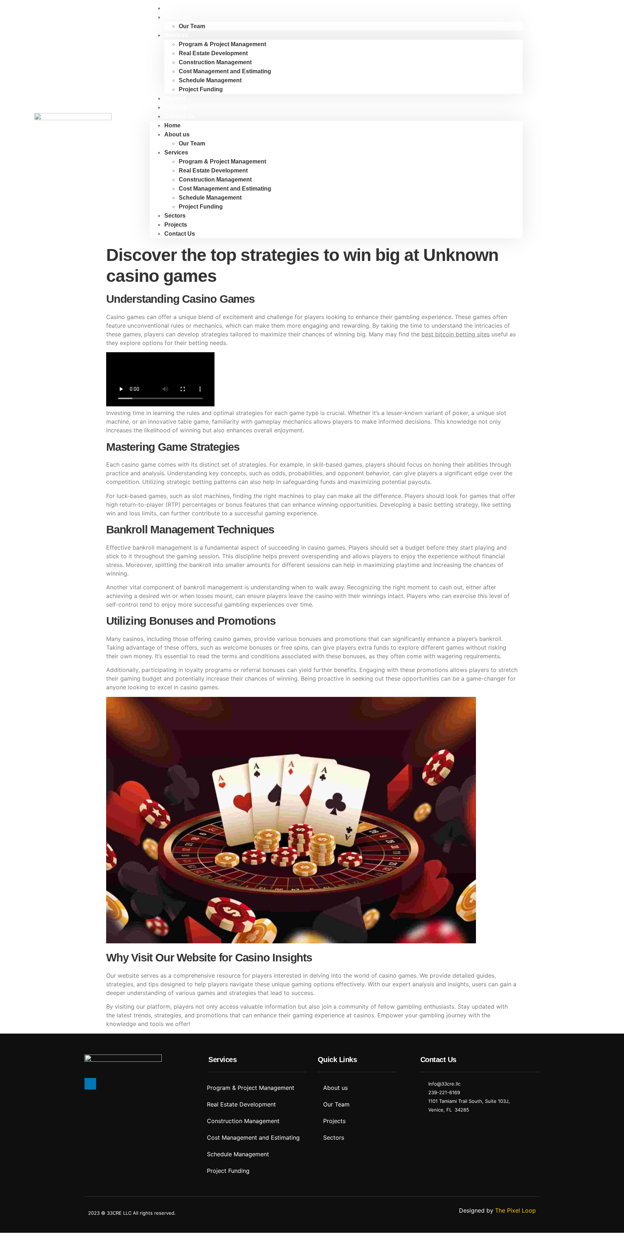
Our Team (192, 26)
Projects (175, 107)
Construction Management (215, 62)
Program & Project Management (222, 44)
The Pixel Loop (515, 1210)
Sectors (175, 98)
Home (172, 8)
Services (176, 35)
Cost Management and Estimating (225, 71)
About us (177, 17)
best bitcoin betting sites (455, 334)
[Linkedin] (90, 1084)
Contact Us (179, 116)
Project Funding (201, 89)
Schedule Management (210, 80)
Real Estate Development (213, 53)
